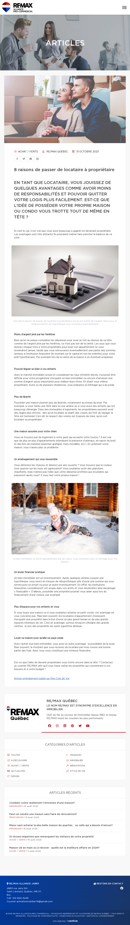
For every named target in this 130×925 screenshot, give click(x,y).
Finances (75, 755)
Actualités (17, 771)
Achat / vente (27, 152)
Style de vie (77, 771)
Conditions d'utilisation (72, 916)
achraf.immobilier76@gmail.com (35, 902)
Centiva (72, 921)
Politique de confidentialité (42, 916)
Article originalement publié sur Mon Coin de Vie (41, 678)
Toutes (15, 755)
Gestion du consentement (100, 916)
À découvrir (18, 760)
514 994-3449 (20, 898)
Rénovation (77, 766)
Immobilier (76, 760)
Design (14, 776)
